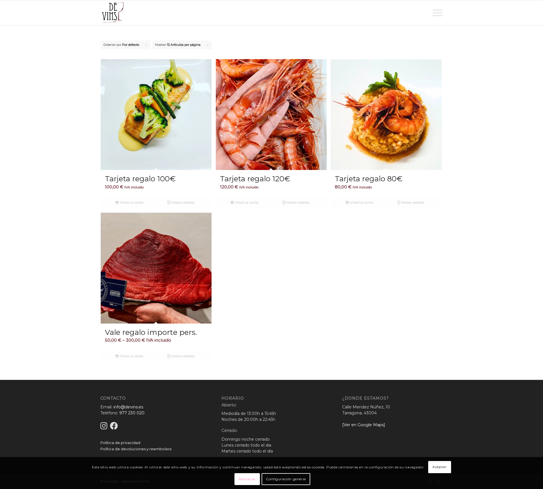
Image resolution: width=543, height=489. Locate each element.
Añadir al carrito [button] (131, 202)
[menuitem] (436, 12)
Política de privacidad (120, 442)
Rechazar (247, 479)
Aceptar (439, 467)
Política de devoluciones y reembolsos (135, 449)
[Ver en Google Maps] (363, 424)
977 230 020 (132, 412)
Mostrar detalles (182, 202)
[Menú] (436, 12)
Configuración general (286, 479)
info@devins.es (128, 407)
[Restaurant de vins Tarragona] (112, 12)
